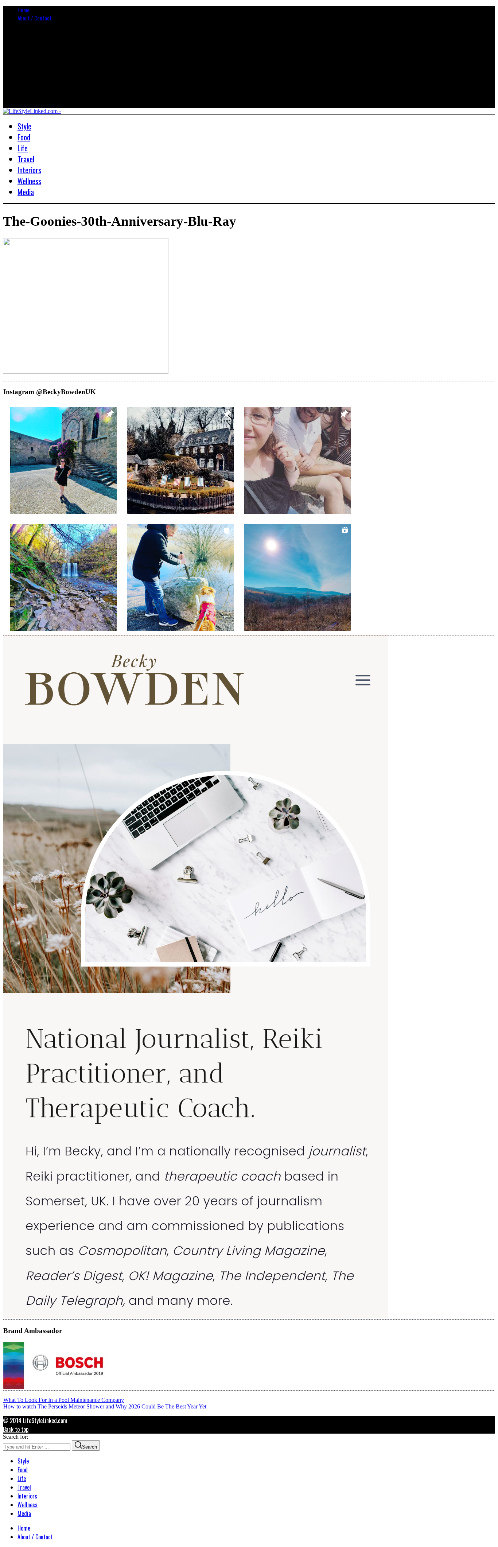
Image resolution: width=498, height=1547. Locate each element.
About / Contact (34, 18)
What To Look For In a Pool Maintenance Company (63, 1400)
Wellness (27, 1504)
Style (23, 1461)
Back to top (15, 1429)
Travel (24, 1487)
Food (22, 1469)
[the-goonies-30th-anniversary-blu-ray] (85, 372)
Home (23, 10)
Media (24, 1513)
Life (21, 1478)
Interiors (27, 1496)
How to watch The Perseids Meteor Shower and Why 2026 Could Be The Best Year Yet (104, 1406)
